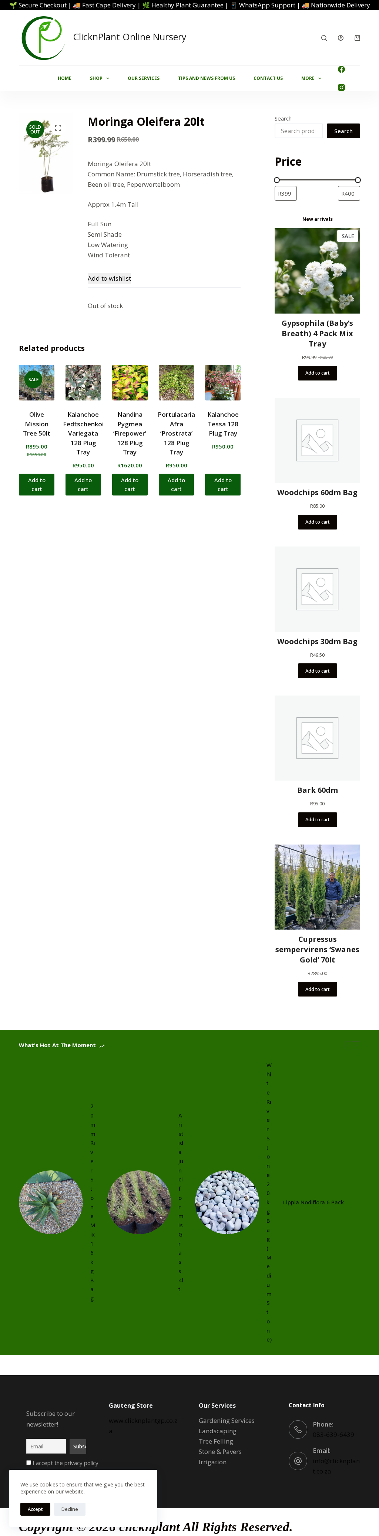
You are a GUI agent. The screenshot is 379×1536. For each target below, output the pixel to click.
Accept (35, 1509)
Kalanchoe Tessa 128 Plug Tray (223, 423)
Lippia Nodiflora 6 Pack (313, 1202)
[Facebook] (341, 69)
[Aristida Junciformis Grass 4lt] (139, 1202)
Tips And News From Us (206, 78)
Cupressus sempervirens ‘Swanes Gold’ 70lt (317, 949)
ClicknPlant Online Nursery (130, 36)
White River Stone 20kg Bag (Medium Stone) (269, 1202)
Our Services (144, 78)
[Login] (340, 38)
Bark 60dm (317, 790)
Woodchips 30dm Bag (317, 641)
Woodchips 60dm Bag (317, 492)
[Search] (324, 38)
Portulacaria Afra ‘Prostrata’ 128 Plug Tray (176, 433)
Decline (69, 1509)
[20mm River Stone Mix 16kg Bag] (51, 1202)
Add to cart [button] (37, 484)
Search (283, 118)
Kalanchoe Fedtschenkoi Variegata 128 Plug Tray (83, 433)
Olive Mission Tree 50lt (36, 423)
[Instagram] (341, 87)
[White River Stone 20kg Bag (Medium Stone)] (227, 1202)
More (308, 78)
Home (64, 78)
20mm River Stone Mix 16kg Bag (92, 1202)
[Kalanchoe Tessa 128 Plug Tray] (223, 382)
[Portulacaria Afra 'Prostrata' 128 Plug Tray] (176, 382)
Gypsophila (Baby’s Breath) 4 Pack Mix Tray (317, 333)
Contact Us (268, 78)
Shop (96, 78)
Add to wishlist (109, 278)
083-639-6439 (333, 1434)
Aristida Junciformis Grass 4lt (181, 1202)
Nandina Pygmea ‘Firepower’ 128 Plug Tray (129, 433)
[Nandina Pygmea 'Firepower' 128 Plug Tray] (130, 382)
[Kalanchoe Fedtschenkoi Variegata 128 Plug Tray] (83, 382)
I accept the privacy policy (64, 1462)
